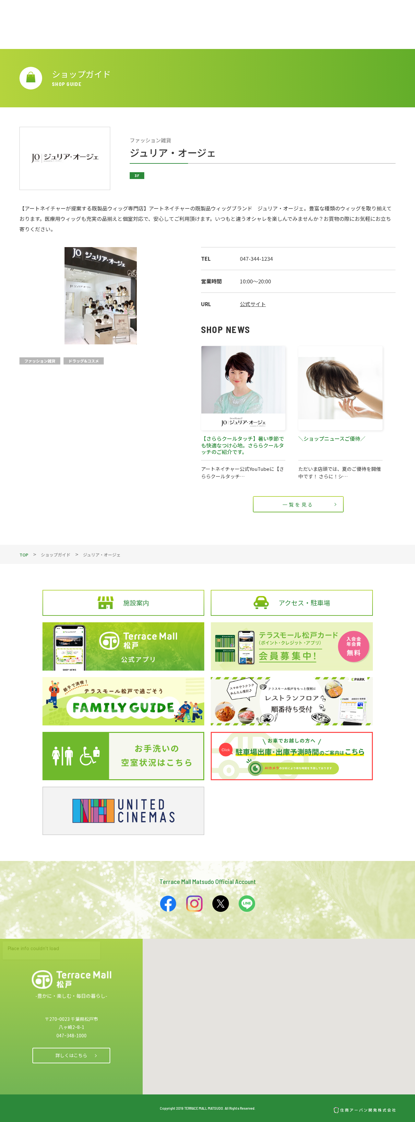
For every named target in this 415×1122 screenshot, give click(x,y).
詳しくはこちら (71, 1055)
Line (247, 903)
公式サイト (253, 304)
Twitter (220, 903)
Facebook (168, 903)
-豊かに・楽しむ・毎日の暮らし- (71, 995)
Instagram (194, 903)
